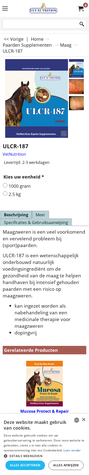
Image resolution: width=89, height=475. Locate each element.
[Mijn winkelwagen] (80, 8)
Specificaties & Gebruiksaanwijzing (36, 222)
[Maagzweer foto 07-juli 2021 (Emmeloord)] (76, 102)
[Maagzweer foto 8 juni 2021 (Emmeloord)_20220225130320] (76, 86)
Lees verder (72, 450)
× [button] (83, 420)
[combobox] (76, 420)
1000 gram (20, 186)
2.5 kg (15, 194)
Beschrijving (16, 215)
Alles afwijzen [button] (66, 465)
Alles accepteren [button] (25, 465)
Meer (40, 215)
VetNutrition (14, 154)
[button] (44, 456)
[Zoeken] (82, 24)
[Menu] (5, 9)
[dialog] (44, 444)
